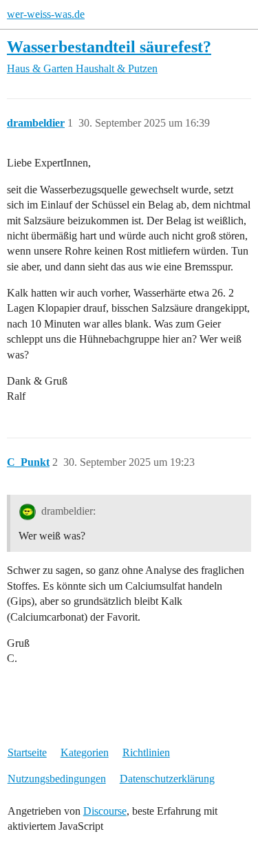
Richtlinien (146, 752)
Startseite (27, 752)
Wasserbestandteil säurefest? (109, 46)
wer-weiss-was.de (46, 14)
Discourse (105, 811)
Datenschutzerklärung (167, 778)
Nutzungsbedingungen (57, 778)
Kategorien (85, 752)
